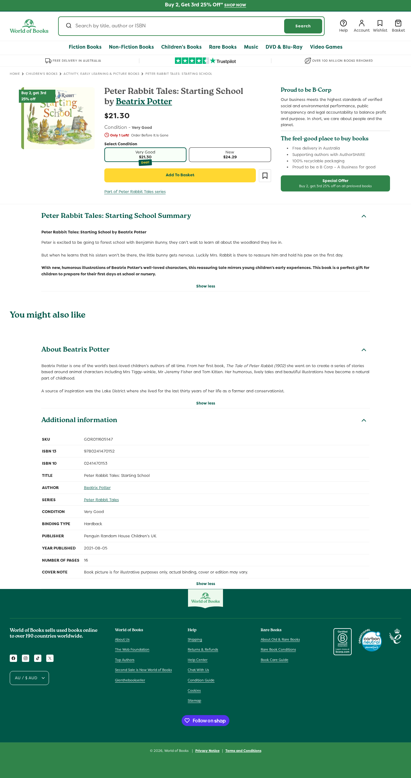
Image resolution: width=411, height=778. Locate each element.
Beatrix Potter (144, 102)
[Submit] (68, 26)
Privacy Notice (207, 750)
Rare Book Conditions (278, 649)
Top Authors (124, 660)
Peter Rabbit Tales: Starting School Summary (116, 217)
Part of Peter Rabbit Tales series (135, 191)
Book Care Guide (274, 660)
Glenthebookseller (130, 680)
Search (303, 26)
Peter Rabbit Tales (101, 499)
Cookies (194, 690)
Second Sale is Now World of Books (143, 670)
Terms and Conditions (243, 750)
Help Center (197, 660)
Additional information (79, 421)
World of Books (177, 750)
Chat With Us (198, 670)
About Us (122, 639)
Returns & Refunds (203, 649)
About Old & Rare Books (280, 639)
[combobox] (191, 26)
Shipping (195, 639)
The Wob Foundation (132, 649)
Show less (205, 286)
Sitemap (194, 700)
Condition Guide (201, 680)
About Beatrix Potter (75, 350)
